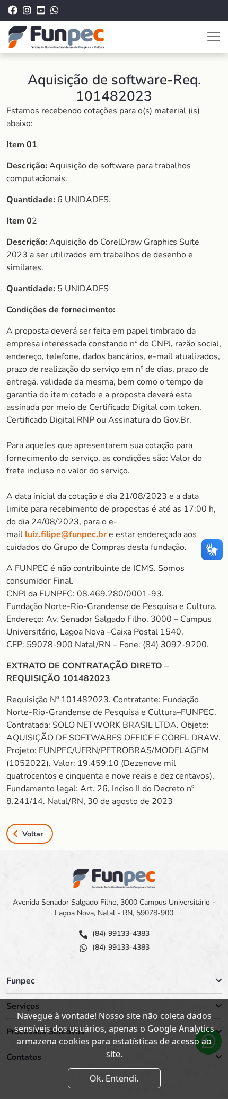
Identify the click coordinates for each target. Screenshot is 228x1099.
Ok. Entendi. (114, 1078)
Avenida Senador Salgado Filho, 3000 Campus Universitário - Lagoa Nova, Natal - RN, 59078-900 (114, 907)
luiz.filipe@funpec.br (66, 534)
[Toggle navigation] (213, 36)
